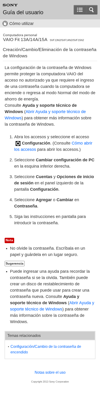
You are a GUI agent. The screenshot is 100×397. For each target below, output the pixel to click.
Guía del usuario (23, 12)
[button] (91, 9)
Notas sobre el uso (50, 372)
